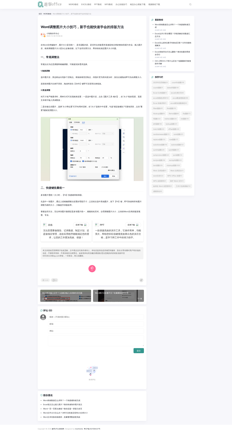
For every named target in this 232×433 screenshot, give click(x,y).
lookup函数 (171, 124)
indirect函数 (171, 119)
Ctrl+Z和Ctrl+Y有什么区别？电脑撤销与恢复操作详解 (173, 62)
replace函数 (159, 139)
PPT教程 (98, 4)
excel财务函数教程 (178, 103)
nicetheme (79, 429)
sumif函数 (174, 150)
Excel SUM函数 (160, 93)
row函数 (173, 139)
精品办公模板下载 (137, 4)
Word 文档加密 (159, 171)
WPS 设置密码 (159, 181)
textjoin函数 (159, 160)
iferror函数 (174, 114)
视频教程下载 (154, 4)
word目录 (158, 176)
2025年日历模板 (160, 82)
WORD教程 (73, 4)
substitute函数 (160, 145)
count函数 (158, 88)
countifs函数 (178, 82)
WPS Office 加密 (174, 176)
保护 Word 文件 (177, 181)
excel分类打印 (177, 93)
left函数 (157, 124)
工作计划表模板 (183, 186)
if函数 (156, 119)
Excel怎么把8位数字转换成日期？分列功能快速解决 (173, 44)
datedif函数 (173, 88)
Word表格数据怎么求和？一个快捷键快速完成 (172, 25)
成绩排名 (157, 191)
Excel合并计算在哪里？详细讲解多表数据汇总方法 (172, 35)
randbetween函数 (161, 134)
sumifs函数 (158, 150)
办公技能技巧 (121, 4)
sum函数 (177, 155)
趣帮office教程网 (58, 429)
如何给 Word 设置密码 (162, 186)
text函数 (158, 165)
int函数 (185, 119)
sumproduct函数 (161, 155)
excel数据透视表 (180, 98)
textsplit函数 (175, 160)
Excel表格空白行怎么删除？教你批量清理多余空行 (172, 53)
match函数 (158, 129)
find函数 (171, 108)
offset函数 (173, 129)
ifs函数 (186, 114)
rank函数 (178, 134)
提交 (139, 350)
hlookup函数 (159, 114)
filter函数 (158, 108)
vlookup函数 (173, 165)
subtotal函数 (177, 145)
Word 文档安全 (176, 171)
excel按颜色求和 (161, 98)
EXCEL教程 (86, 4)
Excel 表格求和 (159, 103)
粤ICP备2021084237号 (92, 429)
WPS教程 (109, 4)
